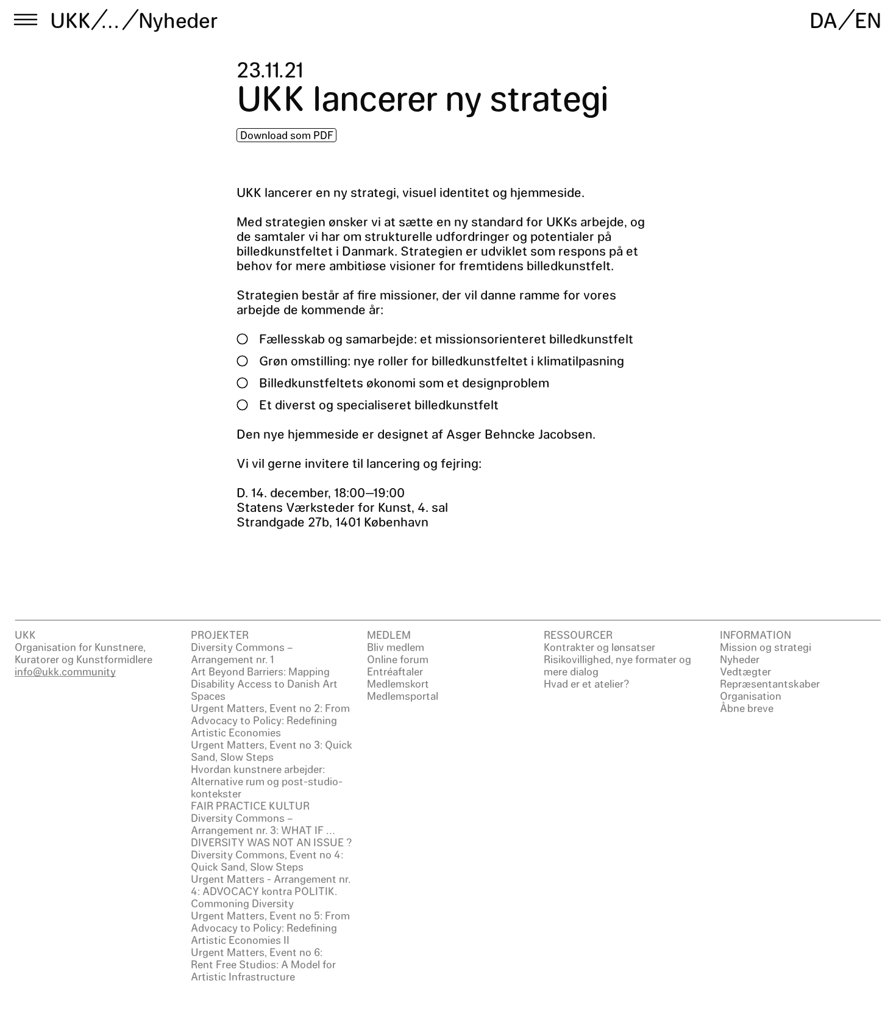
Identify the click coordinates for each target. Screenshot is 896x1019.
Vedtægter (745, 671)
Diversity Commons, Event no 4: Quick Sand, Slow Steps (267, 860)
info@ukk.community (65, 671)
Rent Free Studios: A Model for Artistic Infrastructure (263, 970)
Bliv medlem (395, 647)
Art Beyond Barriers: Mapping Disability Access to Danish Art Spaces (264, 683)
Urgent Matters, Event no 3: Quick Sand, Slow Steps (271, 750)
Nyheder (178, 20)
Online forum (397, 659)
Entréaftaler (395, 671)
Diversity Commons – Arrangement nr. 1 (242, 653)
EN (868, 20)
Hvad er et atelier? (587, 683)
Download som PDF (286, 135)
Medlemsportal (402, 696)
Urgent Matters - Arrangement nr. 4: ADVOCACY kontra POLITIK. (270, 885)
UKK (70, 20)
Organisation (750, 696)
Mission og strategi (765, 647)
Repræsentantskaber (770, 683)
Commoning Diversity (242, 903)
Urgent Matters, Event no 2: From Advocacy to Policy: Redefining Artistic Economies (270, 720)
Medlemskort (398, 683)
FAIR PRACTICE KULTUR (250, 805)
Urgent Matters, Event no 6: (256, 952)
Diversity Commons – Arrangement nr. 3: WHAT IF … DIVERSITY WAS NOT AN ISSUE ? (271, 830)
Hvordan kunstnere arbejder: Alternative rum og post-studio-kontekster (267, 781)
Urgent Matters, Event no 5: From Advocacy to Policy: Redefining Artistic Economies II (270, 927)
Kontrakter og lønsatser (599, 647)
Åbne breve (746, 708)
